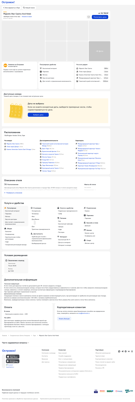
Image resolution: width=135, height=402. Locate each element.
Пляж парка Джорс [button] (13, 146)
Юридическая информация (67, 365)
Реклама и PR (99, 368)
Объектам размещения (102, 353)
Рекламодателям (100, 365)
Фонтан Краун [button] (46, 157)
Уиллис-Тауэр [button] (46, 171)
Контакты (45, 356)
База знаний (63, 353)
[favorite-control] (89, 17)
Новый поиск (30, 8)
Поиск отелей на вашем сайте (105, 362)
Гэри (34, 335)
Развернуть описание (14, 193)
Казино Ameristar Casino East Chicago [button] (19, 149)
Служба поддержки (65, 356)
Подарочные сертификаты (67, 377)
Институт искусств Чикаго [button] (50, 154)
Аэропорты (79, 140)
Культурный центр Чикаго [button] (50, 168)
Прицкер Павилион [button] (48, 162)
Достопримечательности (49, 140)
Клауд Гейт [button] (45, 160)
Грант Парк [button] (45, 148)
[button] (23, 41)
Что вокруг (8, 140)
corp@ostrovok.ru (84, 313)
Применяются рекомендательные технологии (55, 399)
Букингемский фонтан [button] (49, 151)
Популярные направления (67, 362)
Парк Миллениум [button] (47, 165)
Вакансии (45, 359)
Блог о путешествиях (65, 359)
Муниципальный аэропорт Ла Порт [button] (89, 168)
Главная (4, 335)
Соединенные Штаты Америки (20, 335)
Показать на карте (27, 16)
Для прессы (45, 362)
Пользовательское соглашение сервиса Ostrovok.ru (75, 371)
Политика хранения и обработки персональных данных (20, 399)
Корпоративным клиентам (104, 359)
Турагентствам (100, 356)
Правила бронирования (66, 368)
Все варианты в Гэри (12, 8)
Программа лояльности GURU (68, 374)
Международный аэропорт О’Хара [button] (89, 163)
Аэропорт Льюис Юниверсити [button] (87, 166)
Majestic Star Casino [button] (13, 144)
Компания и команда (48, 353)
